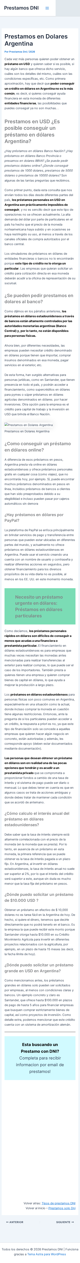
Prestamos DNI (21, 8)
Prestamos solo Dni (61, 1208)
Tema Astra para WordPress (46, 1254)
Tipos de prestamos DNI (58, 1203)
